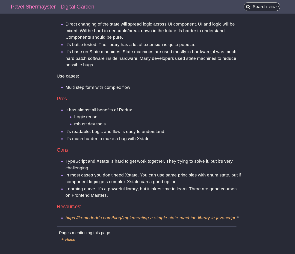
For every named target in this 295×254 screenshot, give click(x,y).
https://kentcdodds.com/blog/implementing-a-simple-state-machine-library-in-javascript (150, 217)
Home (70, 240)
